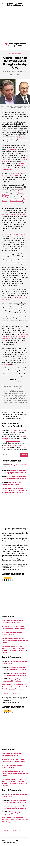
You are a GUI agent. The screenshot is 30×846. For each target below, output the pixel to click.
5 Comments (16, 74)
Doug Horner (18, 191)
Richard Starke (8, 400)
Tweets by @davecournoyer (11, 693)
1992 (3, 364)
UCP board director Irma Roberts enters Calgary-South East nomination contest (15, 640)
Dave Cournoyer (11, 71)
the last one (21, 138)
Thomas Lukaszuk (12, 402)
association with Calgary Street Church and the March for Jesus (15, 336)
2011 (13, 364)
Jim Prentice (11, 397)
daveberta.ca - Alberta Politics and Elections (15, 4)
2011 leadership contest (17, 234)
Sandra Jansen (17, 400)
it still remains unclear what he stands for (15, 214)
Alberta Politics (15, 54)
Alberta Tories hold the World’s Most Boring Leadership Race (15, 62)
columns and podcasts (18, 430)
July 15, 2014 (23, 71)
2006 (7, 364)
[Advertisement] (15, 27)
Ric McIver (21, 398)
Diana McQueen (16, 395)
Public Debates (14, 398)
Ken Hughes (19, 397)
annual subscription (13, 441)
